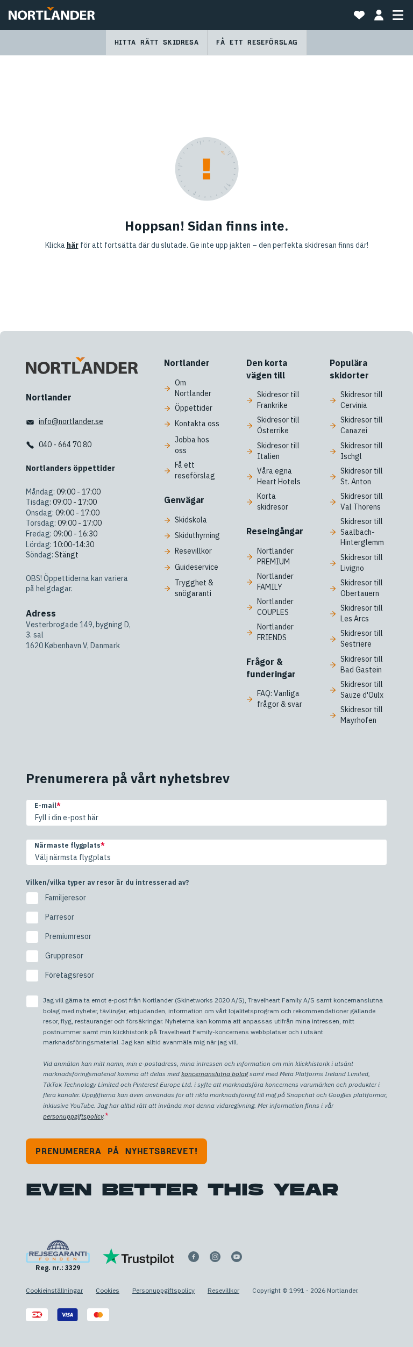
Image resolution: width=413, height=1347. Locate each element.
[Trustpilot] (138, 1256)
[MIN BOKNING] (378, 15)
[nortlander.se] (82, 367)
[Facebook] (193, 1256)
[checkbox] (206, 937)
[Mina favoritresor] (359, 15)
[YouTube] (236, 1256)
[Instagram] (215, 1256)
